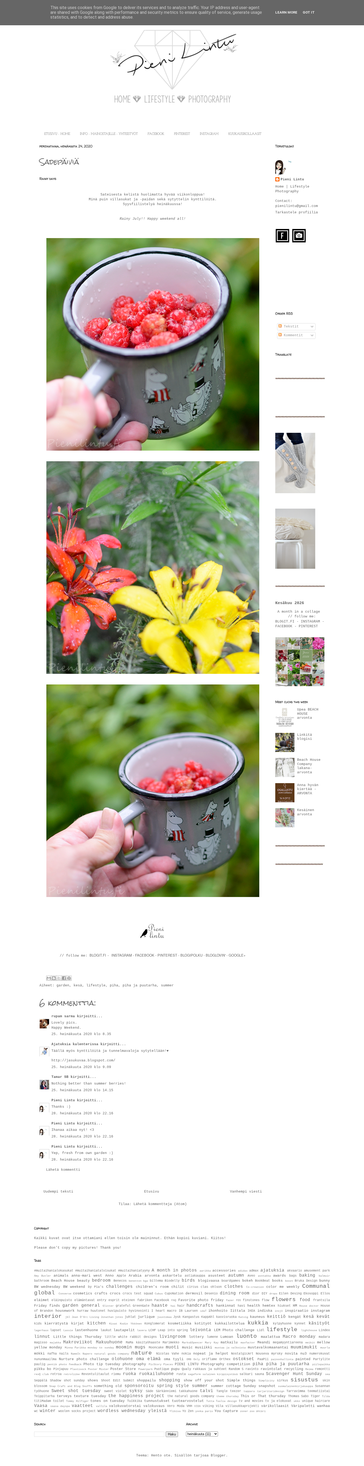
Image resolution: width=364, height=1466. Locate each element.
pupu (175, 1369)
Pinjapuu (60, 1369)
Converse (65, 1293)
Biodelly (172, 1281)
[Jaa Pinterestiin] (69, 978)
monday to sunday (101, 1347)
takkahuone (188, 1391)
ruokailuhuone (156, 1374)
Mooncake (156, 1347)
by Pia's (95, 1287)
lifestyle (96, 985)
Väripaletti (303, 1406)
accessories (224, 1271)
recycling (293, 1369)
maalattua (270, 1337)
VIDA (197, 1406)
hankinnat (225, 1306)
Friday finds (47, 1306)
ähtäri (261, 1411)
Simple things (241, 1380)
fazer (230, 1300)
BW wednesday (47, 1287)
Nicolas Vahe (167, 1354)
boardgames (230, 1281)
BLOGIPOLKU (191, 955)
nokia (186, 1354)
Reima (309, 1369)
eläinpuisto (61, 1300)
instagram (320, 1311)
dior (256, 1293)
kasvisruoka (226, 1317)
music (187, 1347)
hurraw (82, 1311)
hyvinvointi (139, 1311)
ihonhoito (218, 1311)
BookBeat (262, 1281)
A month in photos (174, 1270)
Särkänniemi (166, 1391)
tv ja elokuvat (278, 1401)
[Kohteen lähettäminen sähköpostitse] (48, 978)
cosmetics (82, 1293)
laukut (106, 1330)
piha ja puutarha (140, 985)
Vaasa (40, 1405)
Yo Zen (187, 1411)
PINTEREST (182, 134)
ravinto (251, 1369)
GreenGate (141, 1306)
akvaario (294, 1271)
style (182, 1386)
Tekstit (290, 327)
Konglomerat (154, 1324)
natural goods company (111, 1353)
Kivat (113, 1323)
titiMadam (42, 1401)
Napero (87, 1353)
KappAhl (207, 1317)
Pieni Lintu (63, 1100)
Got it (309, 12)
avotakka (264, 1275)
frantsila (321, 1300)
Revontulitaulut (96, 1374)
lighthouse (309, 1330)
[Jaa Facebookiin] (64, 978)
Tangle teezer (228, 1391)
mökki (39, 1354)
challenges (119, 1286)
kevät (323, 1316)
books (277, 1281)
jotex (119, 1317)
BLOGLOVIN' (216, 955)
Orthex (224, 1359)
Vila (219, 1406)
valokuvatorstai (125, 1406)
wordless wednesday (121, 1411)
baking (307, 1275)
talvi (206, 1391)
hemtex (268, 1306)
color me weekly (283, 1287)
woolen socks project (77, 1411)
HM (295, 1306)
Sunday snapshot (259, 1386)
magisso (40, 1342)
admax (253, 1271)
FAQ (173, 1300)
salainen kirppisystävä (220, 1374)
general (90, 1305)
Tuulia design (226, 1401)
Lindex (324, 1330)
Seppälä (40, 1380)
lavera (142, 1330)
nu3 (303, 1354)
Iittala (237, 1311)
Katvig (243, 1317)
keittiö (276, 1316)
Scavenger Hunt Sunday (294, 1374)
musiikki (203, 1347)
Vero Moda (175, 1406)
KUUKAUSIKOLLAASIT (244, 134)
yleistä (157, 1411)
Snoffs (87, 1386)
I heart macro (163, 1311)
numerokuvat (319, 1354)
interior (48, 1316)
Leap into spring (173, 1330)
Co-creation (255, 1287)
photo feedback (70, 1364)
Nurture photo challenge (84, 1359)
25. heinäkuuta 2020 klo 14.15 (82, 1090)
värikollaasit (275, 1406)
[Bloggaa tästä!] (53, 978)
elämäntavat (84, 1300)
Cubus (159, 1293)
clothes (233, 1286)
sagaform (194, 1374)
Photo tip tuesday (101, 1364)
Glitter (108, 1305)
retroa (56, 1374)
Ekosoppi (311, 1293)
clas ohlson (211, 1287)
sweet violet (115, 1391)
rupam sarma (63, 1016)
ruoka (129, 1374)
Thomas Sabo (298, 1396)
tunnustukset (157, 1401)
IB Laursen (188, 1311)
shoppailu (146, 1380)
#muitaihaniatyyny (134, 1271)
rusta (181, 1374)
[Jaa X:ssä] (59, 978)
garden (62, 985)
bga (145, 1280)
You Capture (226, 1411)
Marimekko (171, 1342)
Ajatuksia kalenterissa (74, 1044)
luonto (246, 1336)
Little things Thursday (77, 1337)
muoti (172, 1347)
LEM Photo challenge (234, 1330)
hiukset (284, 1306)
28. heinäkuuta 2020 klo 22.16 (82, 1113)
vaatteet (82, 1405)
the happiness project (136, 1396)
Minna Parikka (75, 1347)
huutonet (98, 1311)
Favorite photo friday (201, 1300)
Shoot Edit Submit (117, 1380)
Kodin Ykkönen (131, 1323)
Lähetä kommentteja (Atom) (160, 1204)
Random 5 (236, 1369)
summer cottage (226, 1386)
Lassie (68, 1330)
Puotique (161, 1369)
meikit (310, 1342)
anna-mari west (86, 1276)
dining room (234, 1293)
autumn (236, 1275)
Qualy (186, 1369)
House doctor (309, 1305)
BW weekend (74, 1287)
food (305, 1300)
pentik (52, 1364)
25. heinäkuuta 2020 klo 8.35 (81, 1034)
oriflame (209, 1359)
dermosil (194, 1293)
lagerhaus (41, 1330)
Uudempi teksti (58, 1192)
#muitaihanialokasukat (53, 1271)
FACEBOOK (156, 134)
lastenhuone (86, 1330)
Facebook (161, 1300)
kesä (78, 985)
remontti (322, 1369)
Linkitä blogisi (304, 737)
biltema (156, 1281)
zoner (244, 1411)
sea (327, 1374)
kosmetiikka (179, 1324)
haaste (160, 1305)
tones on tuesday (107, 1401)
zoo (252, 1411)
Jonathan (107, 1317)
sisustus (304, 1380)
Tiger (315, 1396)
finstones (251, 1300)
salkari (246, 1374)
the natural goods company (191, 1396)
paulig (39, 1364)
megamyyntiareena (288, 1342)
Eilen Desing (290, 1293)
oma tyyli (174, 1359)
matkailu (229, 1342)
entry (101, 1300)
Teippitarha (44, 1396)
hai (173, 1305)
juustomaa (164, 1317)
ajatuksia (272, 1270)
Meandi (263, 1342)
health (253, 1306)
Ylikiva (175, 1411)
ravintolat (271, 1369)
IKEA (251, 1311)
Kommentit (292, 335)
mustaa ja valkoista (230, 1347)
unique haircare (316, 1401)
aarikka (205, 1270)
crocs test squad (138, 1293)
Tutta (210, 1401)
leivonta (200, 1330)
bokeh (247, 1281)
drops (273, 1293)
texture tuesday (90, 1396)
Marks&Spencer (192, 1342)
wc (36, 1411)
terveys (64, 1396)
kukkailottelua (230, 1324)
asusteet (216, 1276)
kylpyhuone (282, 1324)
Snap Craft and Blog (64, 1386)
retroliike (72, 1374)
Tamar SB (59, 1077)
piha (114, 985)
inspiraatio (296, 1311)
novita (291, 1354)
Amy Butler (42, 1275)
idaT (203, 1311)
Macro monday (299, 1336)
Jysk (177, 1317)
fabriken (144, 1300)
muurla (325, 1347)
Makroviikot (77, 1342)
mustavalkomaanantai (268, 1347)
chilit (177, 1287)
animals (61, 1276)
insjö (279, 1311)
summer (167, 985)
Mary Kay (212, 1342)
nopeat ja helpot (210, 1354)
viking (208, 1406)
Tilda (326, 1396)
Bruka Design (306, 1281)
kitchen (96, 1323)
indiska (264, 1311)
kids (38, 1324)
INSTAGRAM (209, 134)
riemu (116, 1374)
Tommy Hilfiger (77, 1401)
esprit (114, 1300)
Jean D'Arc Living (85, 1317)
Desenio (211, 1293)
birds (188, 1280)
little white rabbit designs (130, 1337)
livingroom (172, 1336)
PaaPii (263, 1359)
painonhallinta (282, 1359)
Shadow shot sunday (67, 1380)
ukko (297, 1401)
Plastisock (78, 1369)
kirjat (77, 1324)
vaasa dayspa (60, 1406)
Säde (149, 1391)
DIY (264, 1293)
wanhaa (323, 1406)
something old (108, 1386)
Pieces (168, 1364)
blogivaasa (208, 1281)
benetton (135, 1280)
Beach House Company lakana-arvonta (309, 766)
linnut (42, 1336)
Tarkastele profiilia (296, 212)
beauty (83, 1281)
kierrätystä (56, 1324)
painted (303, 1359)
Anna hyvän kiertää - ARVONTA (307, 789)
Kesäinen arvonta (305, 812)
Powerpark (145, 1369)
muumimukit (304, 1347)
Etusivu (151, 1192)
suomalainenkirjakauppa (295, 1386)
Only (196, 1359)
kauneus (257, 1317)
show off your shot (204, 1380)
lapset (55, 1330)
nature (141, 1353)
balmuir (324, 1275)
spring (165, 1386)
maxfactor (248, 1342)
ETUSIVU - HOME (57, 134)
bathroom (41, 1281)
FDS (238, 1300)
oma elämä (148, 1359)
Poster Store (123, 1369)
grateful (123, 1306)
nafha (52, 1354)
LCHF (152, 1330)
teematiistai (319, 1391)
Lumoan (226, 1337)
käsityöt (319, 1323)
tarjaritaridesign (270, 1391)
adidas (243, 1270)
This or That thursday (263, 1396)
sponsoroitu (139, 1386)
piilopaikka (321, 1364)
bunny (324, 1281)
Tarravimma (295, 1391)
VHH (189, 1406)
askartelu (172, 1276)
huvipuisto (117, 1311)
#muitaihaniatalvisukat (95, 1271)
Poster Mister (98, 1369)
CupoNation (174, 1293)
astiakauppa (195, 1276)
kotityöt (203, 1324)
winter (48, 1411)
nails (63, 1354)
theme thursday (227, 1396)
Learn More (286, 12)
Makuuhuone (109, 1342)
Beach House (63, 1281)
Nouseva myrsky (269, 1354)
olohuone (122, 1359)
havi (241, 1306)
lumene (212, 1337)
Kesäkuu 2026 (289, 603)
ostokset (243, 1359)
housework (65, 1311)
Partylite (321, 1359)
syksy (136, 1391)
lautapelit (124, 1330)
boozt (289, 1280)
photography (134, 1364)
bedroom (101, 1280)
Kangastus (191, 1317)
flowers (284, 1300)
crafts (101, 1293)
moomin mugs (130, 1347)
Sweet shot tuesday (75, 1391)
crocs (115, 1293)
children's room (152, 1287)
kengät (294, 1317)
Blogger (218, 1455)
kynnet (300, 1324)
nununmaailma (45, 1359)
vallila (101, 1406)
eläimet (41, 1300)
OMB (189, 1359)
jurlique (146, 1317)
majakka (55, 1342)
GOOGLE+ (237, 955)
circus (192, 1287)
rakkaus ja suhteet (210, 1369)
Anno (109, 1276)
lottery (196, 1337)
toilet (58, 1401)
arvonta (152, 1276)
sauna (259, 1374)
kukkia (258, 1323)
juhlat (130, 1317)
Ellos (325, 1293)
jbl (67, 1317)
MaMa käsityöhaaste (143, 1342)
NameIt (75, 1353)
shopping (169, 1380)
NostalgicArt (242, 1354)
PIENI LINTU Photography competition (212, 1364)
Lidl (260, 1330)
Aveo (251, 1276)
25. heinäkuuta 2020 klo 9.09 (81, 1067)
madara (324, 1337)
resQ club (41, 1374)
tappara (249, 1391)
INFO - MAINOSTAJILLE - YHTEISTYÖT (109, 134)
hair (181, 1306)
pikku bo (42, 1369)
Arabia (135, 1276)
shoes (92, 1380)
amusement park (317, 1271)
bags (293, 1276)
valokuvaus (154, 1406)
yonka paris (204, 1411)
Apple (121, 1276)
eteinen (128, 1300)
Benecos (120, 1281)
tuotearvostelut (188, 1401)
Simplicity (266, 1380)
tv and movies (251, 1401)
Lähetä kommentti (63, 1170)
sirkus (282, 1380)
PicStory (155, 1364)
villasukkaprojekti (242, 1406)
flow (265, 1300)
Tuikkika (134, 1401)
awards (279, 1276)
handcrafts (200, 1305)
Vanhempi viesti (246, 1192)
